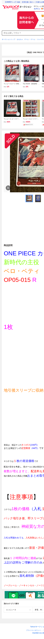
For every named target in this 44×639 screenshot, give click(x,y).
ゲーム (33, 39)
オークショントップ (8, 39)
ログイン (37, 9)
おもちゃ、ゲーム (23, 39)
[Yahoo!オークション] (17, 6)
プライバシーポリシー (33, 630)
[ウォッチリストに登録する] (18, 79)
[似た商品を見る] (8, 187)
